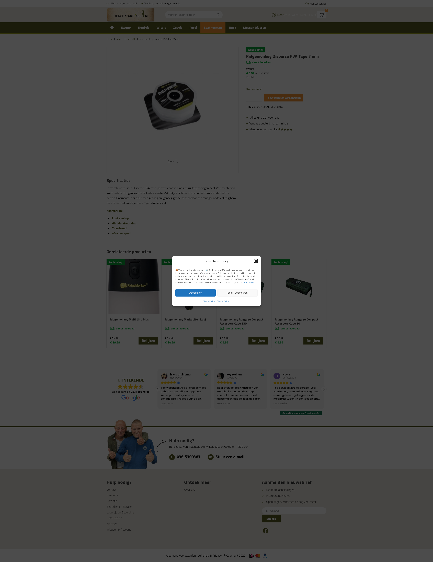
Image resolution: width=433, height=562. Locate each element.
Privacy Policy (208, 301)
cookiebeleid (248, 282)
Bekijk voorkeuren (237, 292)
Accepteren (195, 292)
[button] (256, 261)
